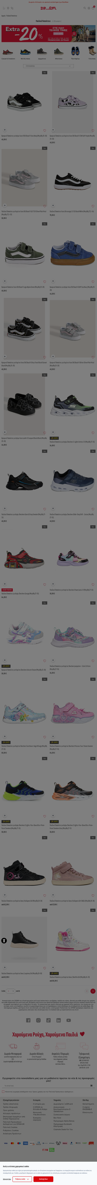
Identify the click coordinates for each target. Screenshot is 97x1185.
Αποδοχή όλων (43, 1179)
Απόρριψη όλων (7, 1179)
